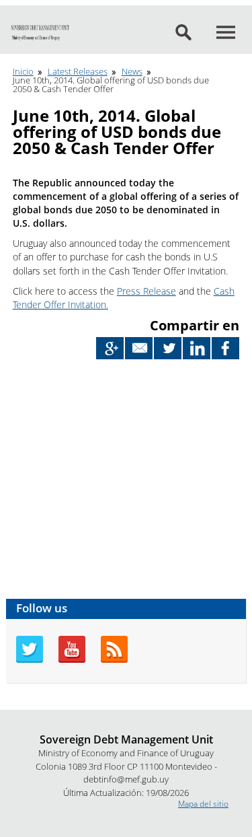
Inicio (23, 71)
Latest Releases (78, 71)
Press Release (146, 291)
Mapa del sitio (203, 803)
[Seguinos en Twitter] (29, 659)
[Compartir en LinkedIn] (196, 348)
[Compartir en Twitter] (167, 348)
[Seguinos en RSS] (114, 659)
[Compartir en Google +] (110, 348)
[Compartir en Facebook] (225, 348)
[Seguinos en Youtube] (71, 659)
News (132, 71)
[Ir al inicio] (40, 32)
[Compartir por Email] (139, 348)
